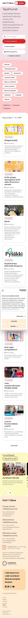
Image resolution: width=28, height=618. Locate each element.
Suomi (4, 597)
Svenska (4, 603)
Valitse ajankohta (11, 52)
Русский (4, 607)
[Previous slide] (5, 493)
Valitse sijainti (10, 46)
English (4, 599)
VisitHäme (8, 3)
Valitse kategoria (11, 41)
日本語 (4, 605)
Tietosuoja (5, 612)
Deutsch (4, 601)
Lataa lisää (14, 445)
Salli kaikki (14, 321)
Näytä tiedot (20, 316)
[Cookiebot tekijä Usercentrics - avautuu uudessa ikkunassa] (19, 290)
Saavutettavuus (6, 614)
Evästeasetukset (6, 611)
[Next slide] (10, 493)
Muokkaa (13, 326)
